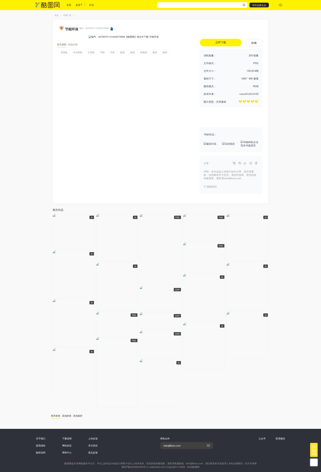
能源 (122, 52)
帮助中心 (67, 452)
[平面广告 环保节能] (203, 227)
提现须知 (40, 445)
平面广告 (67, 15)
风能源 (143, 52)
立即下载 (220, 42)
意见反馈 (93, 452)
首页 (69, 5)
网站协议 (67, 445)
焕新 (154, 52)
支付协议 (93, 445)
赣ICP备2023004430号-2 (135, 466)
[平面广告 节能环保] (73, 231)
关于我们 (40, 438)
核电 (132, 52)
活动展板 (77, 52)
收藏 (254, 43)
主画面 (91, 52)
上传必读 (93, 438)
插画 (165, 52)
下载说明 (67, 438)
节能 (102, 52)
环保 (112, 52)
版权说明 (40, 452)
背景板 (64, 52)
